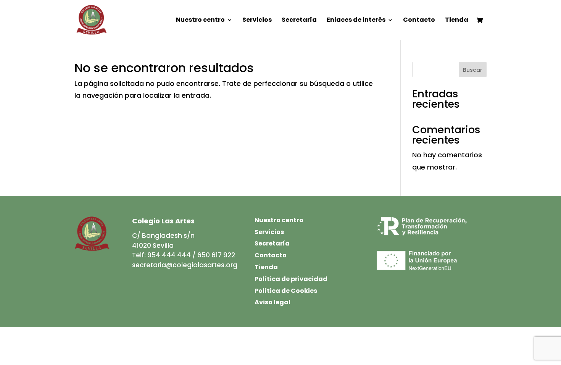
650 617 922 (216, 255)
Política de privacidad (291, 279)
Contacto (419, 20)
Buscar (472, 70)
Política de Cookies (286, 290)
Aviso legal (272, 302)
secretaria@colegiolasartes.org (184, 265)
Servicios (257, 20)
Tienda (456, 20)
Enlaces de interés (356, 20)
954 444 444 (169, 255)
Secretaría (299, 20)
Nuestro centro (200, 20)
